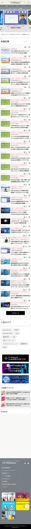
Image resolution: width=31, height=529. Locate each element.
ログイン (28, 3)
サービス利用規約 (6, 476)
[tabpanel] (15, 20)
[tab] (2, 29)
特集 (7, 6)
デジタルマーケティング (10, 344)
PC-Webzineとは (6, 478)
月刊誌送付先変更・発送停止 (9, 484)
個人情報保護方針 (6, 467)
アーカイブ (4, 487)
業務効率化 (6, 337)
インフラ (11, 6)
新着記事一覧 (15, 313)
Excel (17, 333)
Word (4, 347)
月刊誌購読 (4, 481)
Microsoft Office (7, 333)
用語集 (20, 8)
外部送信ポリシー (6, 473)
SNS (14, 337)
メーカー (15, 8)
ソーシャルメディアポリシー (9, 470)
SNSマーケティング (8, 340)
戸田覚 (16, 330)
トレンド (23, 6)
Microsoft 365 (7, 330)
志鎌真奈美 (23, 344)
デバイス (17, 6)
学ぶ (10, 8)
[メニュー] (2, 2)
